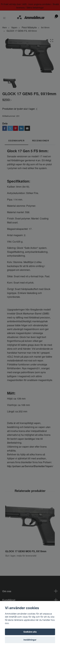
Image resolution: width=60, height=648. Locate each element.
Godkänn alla (30, 632)
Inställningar (30, 640)
